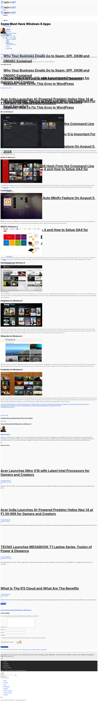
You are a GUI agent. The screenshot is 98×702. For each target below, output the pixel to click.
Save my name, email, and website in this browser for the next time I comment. (23, 638)
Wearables (9, 256)
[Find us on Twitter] (1, 658)
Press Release (6, 556)
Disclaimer (6, 665)
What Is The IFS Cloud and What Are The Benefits (40, 588)
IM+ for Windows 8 (43, 404)
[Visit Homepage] (9, 3)
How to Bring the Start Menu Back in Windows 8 (16, 610)
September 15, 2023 (6, 558)
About (5, 661)
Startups (5, 20)
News (5, 680)
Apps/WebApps (8, 404)
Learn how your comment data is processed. (34, 649)
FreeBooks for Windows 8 (30, 404)
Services (5, 694)
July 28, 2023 (4, 595)
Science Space (7, 692)
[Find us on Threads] (2, 658)
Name (3, 629)
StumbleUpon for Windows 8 (9, 405)
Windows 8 (3, 57)
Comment (4, 627)
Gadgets (5, 688)
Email (2, 632)
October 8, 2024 (5, 109)
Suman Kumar (6, 594)
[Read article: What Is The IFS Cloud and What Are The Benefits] (49, 574)
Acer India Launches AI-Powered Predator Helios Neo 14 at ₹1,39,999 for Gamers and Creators (47, 101)
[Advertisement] (27, 411)
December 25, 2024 (6, 34)
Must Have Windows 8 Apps (56, 404)
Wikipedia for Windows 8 (31, 405)
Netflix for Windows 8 (70, 404)
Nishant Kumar (12, 33)
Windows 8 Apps (47, 405)
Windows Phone (56, 405)
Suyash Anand (6, 480)
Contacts (5, 663)
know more (10, 656)
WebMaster (6, 686)
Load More (4, 602)
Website (3, 635)
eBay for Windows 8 (17, 404)
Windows (40, 405)
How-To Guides (7, 690)
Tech (4, 684)
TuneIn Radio (20, 405)
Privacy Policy (7, 667)
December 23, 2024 (6, 88)
